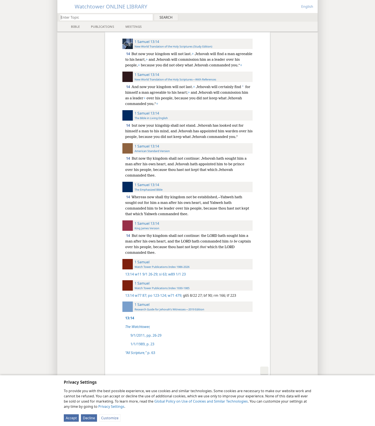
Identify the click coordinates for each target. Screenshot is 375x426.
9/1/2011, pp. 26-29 (145, 335)
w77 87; (141, 295)
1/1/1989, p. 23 (142, 344)
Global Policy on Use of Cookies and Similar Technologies (201, 401)
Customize (109, 418)
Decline (89, 418)
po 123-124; (157, 295)
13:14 (129, 274)
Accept (71, 418)
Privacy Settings (111, 406)
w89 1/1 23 (176, 274)
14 (128, 53)
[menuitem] (313, 17)
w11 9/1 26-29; (146, 274)
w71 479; (174, 295)
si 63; (162, 274)
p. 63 (140, 352)
